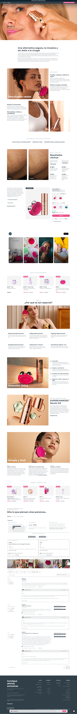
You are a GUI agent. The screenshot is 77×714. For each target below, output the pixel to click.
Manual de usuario (11, 206)
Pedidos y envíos (39, 684)
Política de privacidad (10, 700)
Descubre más (53, 415)
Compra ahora (11, 31)
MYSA (69, 688)
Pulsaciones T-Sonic (38, 142)
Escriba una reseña (20, 516)
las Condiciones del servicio (19, 700)
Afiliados (68, 684)
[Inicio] (38, 6)
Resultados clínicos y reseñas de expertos (54, 142)
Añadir (64, 711)
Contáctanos (39, 682)
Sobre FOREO (67, 682)
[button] (73, 711)
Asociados (68, 690)
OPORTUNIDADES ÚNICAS (69, 2)
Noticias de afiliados (66, 686)
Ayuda (59, 685)
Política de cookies (66, 699)
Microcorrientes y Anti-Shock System (21, 142)
